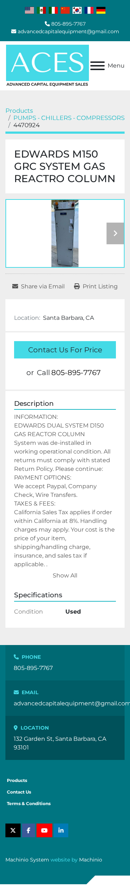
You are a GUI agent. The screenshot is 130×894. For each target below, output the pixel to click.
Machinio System (27, 859)
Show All (65, 575)
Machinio (90, 859)
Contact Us (19, 792)
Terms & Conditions (29, 803)
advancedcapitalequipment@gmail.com (68, 31)
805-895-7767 (68, 24)
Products (17, 780)
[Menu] (97, 65)
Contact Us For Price (65, 349)
